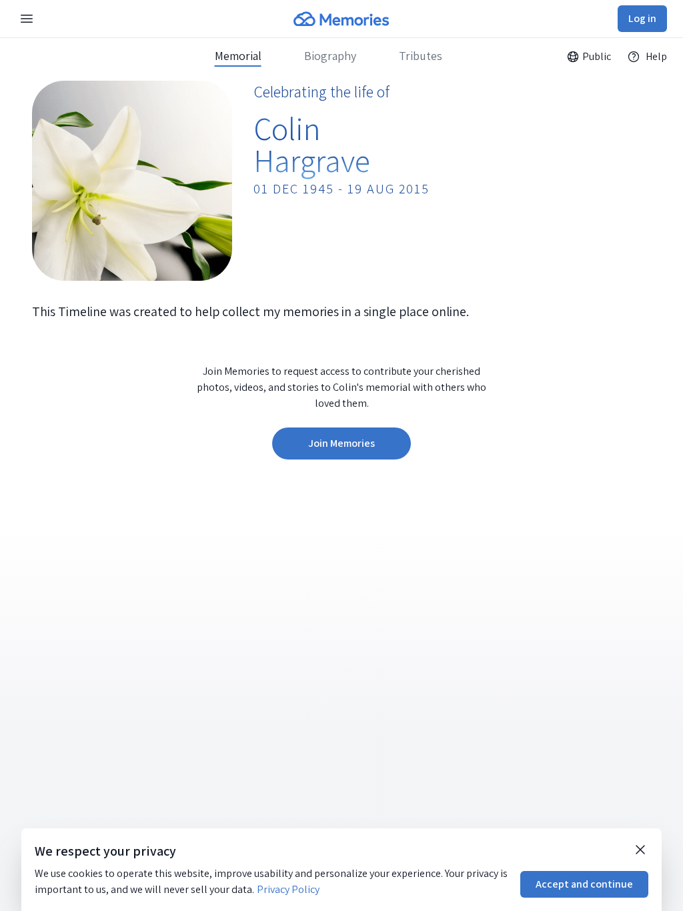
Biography (330, 56)
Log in (642, 18)
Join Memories (341, 443)
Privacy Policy (288, 889)
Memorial (238, 56)
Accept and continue (584, 884)
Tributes (420, 56)
